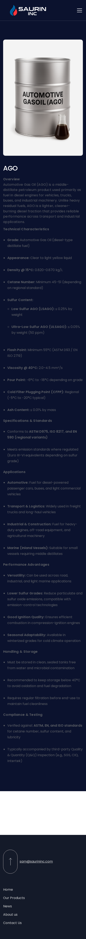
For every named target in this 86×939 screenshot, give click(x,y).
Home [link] (8, 889)
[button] (79, 10)
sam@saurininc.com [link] (36, 861)
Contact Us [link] (12, 922)
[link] (28, 10)
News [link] (7, 906)
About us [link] (10, 914)
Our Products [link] (14, 897)
